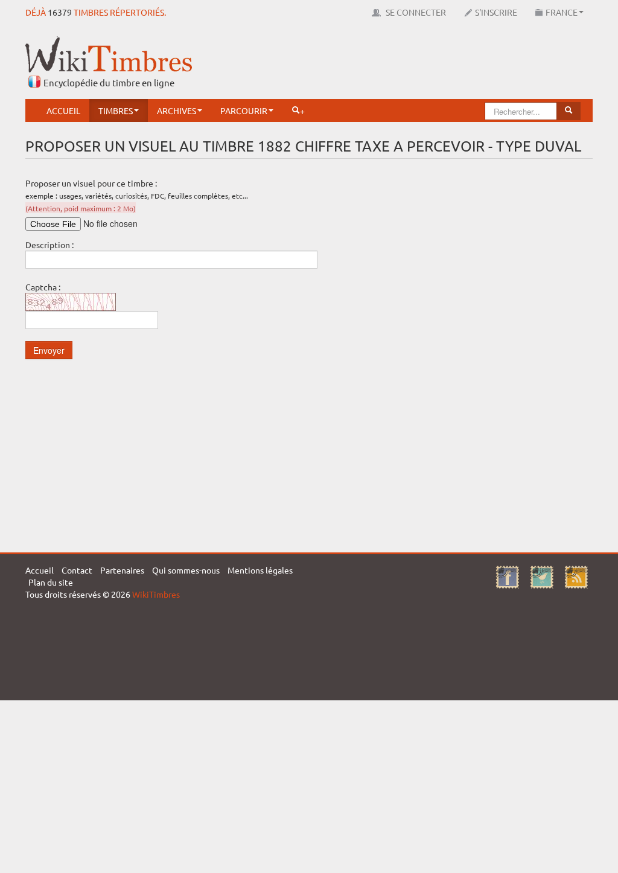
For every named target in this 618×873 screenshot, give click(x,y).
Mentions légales (260, 569)
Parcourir (243, 110)
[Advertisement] (373, 63)
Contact (77, 569)
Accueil (63, 110)
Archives (176, 110)
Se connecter (415, 12)
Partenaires (122, 569)
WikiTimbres (156, 594)
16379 (60, 12)
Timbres (115, 110)
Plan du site (50, 582)
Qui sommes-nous (186, 569)
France (562, 12)
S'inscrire (496, 12)
